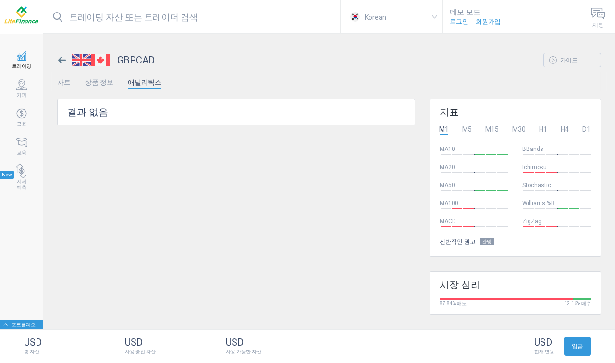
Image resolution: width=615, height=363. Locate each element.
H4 (565, 129)
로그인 (459, 21)
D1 (586, 129)
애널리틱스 (144, 82)
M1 (444, 129)
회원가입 (488, 21)
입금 (577, 346)
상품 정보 (99, 82)
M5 (467, 129)
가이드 (568, 60)
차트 (64, 82)
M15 (492, 129)
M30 (519, 129)
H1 (543, 129)
